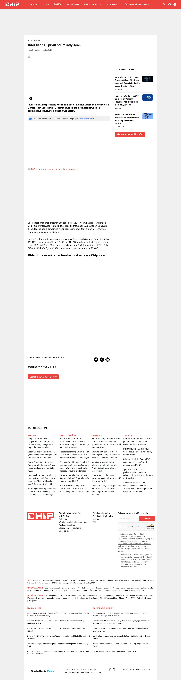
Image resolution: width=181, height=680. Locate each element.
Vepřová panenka (52, 588)
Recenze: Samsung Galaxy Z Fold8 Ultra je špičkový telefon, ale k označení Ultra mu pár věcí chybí (74, 455)
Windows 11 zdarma (36, 598)
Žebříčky (58, 4)
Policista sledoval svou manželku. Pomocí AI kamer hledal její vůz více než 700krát (127, 119)
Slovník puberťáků (69, 580)
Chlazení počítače (52, 595)
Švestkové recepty (97, 590)
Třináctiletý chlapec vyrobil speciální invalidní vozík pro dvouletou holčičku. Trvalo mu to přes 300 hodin (58, 652)
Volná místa (64, 516)
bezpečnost (97, 435)
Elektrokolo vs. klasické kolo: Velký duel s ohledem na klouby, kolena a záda (137, 452)
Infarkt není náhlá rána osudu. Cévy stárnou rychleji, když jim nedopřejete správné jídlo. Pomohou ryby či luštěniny (121, 622)
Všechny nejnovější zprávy (43, 377)
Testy (46, 4)
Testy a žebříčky (68, 435)
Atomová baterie (68, 598)
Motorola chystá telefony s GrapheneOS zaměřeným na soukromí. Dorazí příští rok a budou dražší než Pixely (127, 81)
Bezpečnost (73, 4)
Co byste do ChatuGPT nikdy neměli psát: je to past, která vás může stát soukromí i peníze (105, 455)
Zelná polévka (48, 590)
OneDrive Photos (121, 595)
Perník (79, 590)
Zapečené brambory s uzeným (132, 590)
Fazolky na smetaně (68, 588)
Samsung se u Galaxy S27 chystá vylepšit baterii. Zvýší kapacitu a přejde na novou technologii (42, 491)
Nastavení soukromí (68, 525)
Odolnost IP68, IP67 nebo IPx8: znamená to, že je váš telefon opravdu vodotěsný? (136, 462)
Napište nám (58, 357)
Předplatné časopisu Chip (70, 513)
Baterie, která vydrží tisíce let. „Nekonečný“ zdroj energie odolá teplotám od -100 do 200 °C (42, 455)
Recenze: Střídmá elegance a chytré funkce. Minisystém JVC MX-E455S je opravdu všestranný (74, 488)
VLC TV (132, 598)
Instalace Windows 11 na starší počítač (98, 595)
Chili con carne (119, 588)
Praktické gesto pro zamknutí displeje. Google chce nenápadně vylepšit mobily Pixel (57, 645)
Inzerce (96, 519)
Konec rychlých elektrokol (71, 595)
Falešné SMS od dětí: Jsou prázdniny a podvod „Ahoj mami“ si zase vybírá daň (106, 478)
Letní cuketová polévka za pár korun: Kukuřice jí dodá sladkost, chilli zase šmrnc (121, 637)
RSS (94, 522)
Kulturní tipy (147, 580)
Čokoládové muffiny (86, 588)
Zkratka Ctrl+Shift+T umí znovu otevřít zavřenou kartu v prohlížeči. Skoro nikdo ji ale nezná (58, 637)
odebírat (147, 519)
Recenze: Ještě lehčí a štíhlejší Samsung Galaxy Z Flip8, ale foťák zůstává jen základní (74, 478)
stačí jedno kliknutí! (87, 119)
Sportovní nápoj (133, 588)
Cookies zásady (66, 531)
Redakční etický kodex (103, 516)
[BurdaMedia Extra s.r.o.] (40, 516)
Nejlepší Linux (33, 601)
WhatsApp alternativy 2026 (84, 583)
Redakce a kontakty (101, 513)
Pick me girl (100, 580)
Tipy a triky (111, 4)
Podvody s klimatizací (145, 598)
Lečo (86, 590)
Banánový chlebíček (103, 588)
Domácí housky (112, 590)
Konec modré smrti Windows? (142, 595)
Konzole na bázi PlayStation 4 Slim (89, 598)
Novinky (34, 4)
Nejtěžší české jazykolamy (117, 580)
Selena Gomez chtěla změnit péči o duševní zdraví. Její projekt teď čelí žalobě (120, 645)
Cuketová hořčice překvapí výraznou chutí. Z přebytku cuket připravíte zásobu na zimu (120, 629)
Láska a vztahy (135, 580)
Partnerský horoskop (86, 580)
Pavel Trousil (34, 50)
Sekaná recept (69, 590)
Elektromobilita (92, 4)
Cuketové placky (34, 590)
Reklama (63, 519)
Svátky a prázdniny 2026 (46, 583)
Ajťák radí (30, 583)
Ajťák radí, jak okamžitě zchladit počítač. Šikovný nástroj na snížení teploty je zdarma (137, 441)
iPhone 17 (123, 598)
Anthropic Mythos (53, 598)
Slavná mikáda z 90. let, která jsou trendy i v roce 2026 (114, 651)
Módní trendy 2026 (65, 583)
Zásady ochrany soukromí (70, 528)
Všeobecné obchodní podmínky (73, 522)
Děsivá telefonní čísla (51, 580)
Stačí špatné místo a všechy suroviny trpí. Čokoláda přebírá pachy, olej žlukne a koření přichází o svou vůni (120, 614)
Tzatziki (59, 590)
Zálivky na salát (147, 588)
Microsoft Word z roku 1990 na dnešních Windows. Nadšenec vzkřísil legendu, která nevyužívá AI (127, 100)
